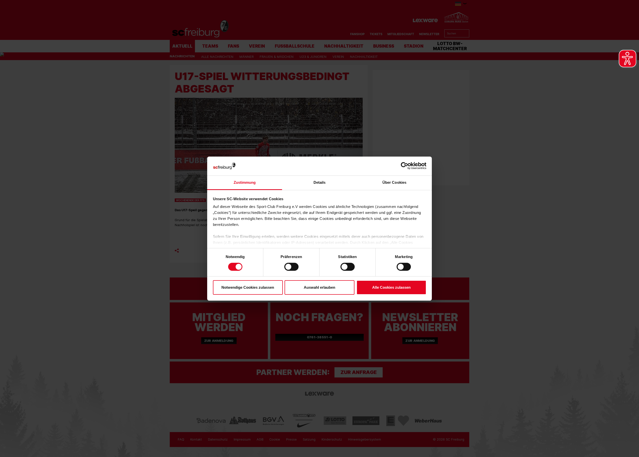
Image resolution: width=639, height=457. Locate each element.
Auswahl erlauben (319, 287)
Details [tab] (320, 182)
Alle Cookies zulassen (391, 287)
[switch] (291, 267)
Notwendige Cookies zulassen (247, 287)
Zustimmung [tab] (245, 182)
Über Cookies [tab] (394, 182)
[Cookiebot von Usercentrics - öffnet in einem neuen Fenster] (404, 166)
